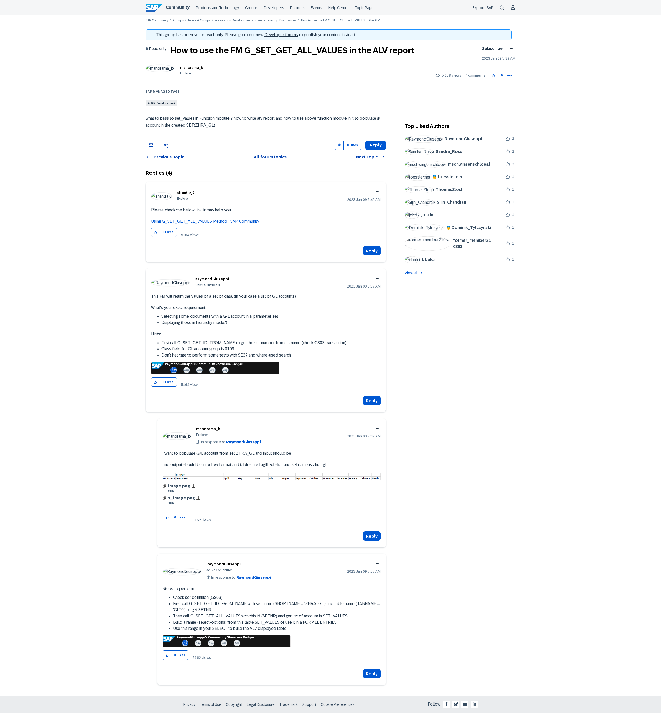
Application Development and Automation (245, 20)
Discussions (287, 20)
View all (412, 273)
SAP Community (157, 20)
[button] (494, 75)
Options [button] (510, 48)
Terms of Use (210, 704)
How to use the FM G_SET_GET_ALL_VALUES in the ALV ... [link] (341, 20)
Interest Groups (199, 20)
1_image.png (181, 498)
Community (178, 7)
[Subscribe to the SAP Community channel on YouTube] (465, 704)
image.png (179, 486)
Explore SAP (483, 8)
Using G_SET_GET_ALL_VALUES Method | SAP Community (205, 221)
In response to (231, 442)
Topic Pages (365, 8)
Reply (372, 251)
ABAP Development (161, 103)
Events (316, 8)
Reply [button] (376, 145)
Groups (251, 8)
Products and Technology (217, 8)
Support (309, 704)
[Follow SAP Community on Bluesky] (456, 704)
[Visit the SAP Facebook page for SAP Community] (446, 704)
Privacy (189, 704)
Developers (274, 8)
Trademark (288, 704)
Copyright (234, 704)
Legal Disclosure (261, 704)
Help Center (338, 8)
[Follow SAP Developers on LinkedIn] (474, 704)
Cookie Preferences (338, 704)
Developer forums (281, 35)
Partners (297, 8)
